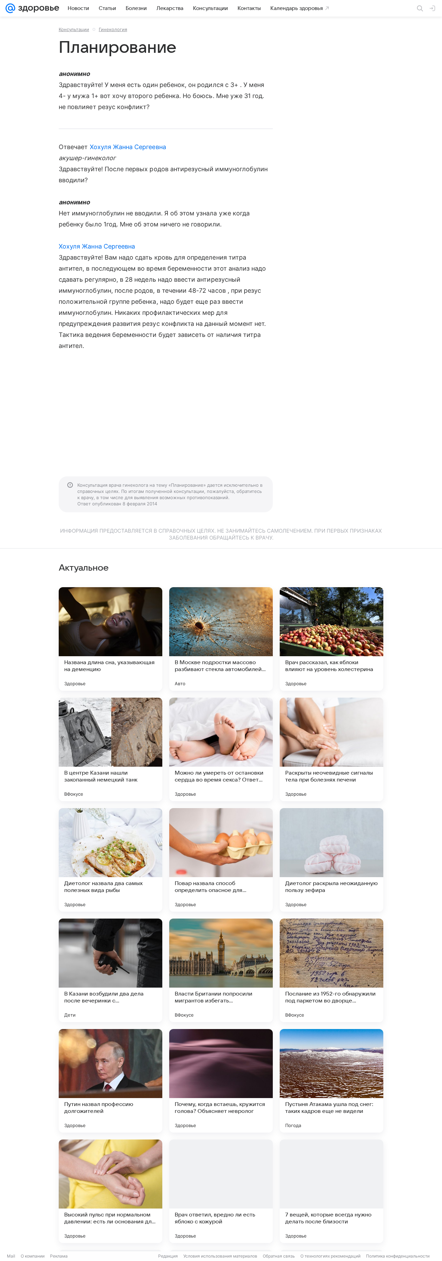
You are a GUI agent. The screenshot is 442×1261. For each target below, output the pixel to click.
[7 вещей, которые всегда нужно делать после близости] (331, 1191)
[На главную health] (37, 8)
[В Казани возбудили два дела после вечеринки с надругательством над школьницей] (110, 970)
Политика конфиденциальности (398, 1256)
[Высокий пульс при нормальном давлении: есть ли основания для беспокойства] (110, 1191)
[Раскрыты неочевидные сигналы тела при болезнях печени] (331, 749)
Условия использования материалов (220, 1256)
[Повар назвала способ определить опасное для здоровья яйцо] (221, 860)
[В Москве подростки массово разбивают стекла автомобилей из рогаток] (221, 639)
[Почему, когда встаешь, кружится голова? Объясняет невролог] (221, 1081)
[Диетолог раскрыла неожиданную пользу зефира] (331, 860)
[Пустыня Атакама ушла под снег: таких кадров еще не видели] (331, 1081)
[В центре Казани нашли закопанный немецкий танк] (110, 749)
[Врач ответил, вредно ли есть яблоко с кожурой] (221, 1191)
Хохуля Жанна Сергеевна (128, 147)
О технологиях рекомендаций (330, 1256)
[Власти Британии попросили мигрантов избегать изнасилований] (221, 970)
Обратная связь (279, 1256)
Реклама (59, 1256)
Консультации (74, 29)
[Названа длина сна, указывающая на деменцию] (110, 639)
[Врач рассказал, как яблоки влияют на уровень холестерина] (331, 639)
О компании (33, 1256)
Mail (11, 1256)
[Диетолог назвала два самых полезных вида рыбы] (110, 860)
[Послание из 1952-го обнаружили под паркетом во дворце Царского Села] (331, 970)
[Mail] (10, 8)
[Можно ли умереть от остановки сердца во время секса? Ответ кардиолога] (221, 749)
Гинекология (113, 29)
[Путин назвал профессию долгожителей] (110, 1081)
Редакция (168, 1256)
